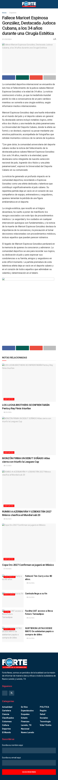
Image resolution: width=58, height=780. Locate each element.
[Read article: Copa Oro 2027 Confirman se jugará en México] (29, 542)
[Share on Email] (36, 77)
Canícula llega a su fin (36, 593)
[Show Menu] (3, 4)
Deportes (12, 13)
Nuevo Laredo (9, 594)
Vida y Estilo (45, 725)
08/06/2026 (7, 519)
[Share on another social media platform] (49, 77)
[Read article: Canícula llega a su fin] (13, 599)
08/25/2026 (7, 412)
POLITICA (44, 707)
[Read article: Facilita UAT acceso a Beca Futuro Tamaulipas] (13, 617)
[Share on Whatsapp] (22, 77)
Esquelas (25, 714)
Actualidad (7, 707)
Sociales (44, 718)
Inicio (4, 13)
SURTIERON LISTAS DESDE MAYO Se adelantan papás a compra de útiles (39, 631)
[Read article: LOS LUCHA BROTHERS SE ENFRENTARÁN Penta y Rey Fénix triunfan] (29, 383)
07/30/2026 (7, 569)
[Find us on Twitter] (11, 693)
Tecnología (45, 721)
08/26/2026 (30, 583)
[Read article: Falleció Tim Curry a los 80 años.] (13, 582)
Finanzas (25, 721)
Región (43, 710)
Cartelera (6, 710)
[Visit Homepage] (29, 4)
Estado (7, 611)
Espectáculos (9, 577)
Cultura (5, 725)
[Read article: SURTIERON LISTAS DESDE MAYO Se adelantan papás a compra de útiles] (13, 634)
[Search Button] (54, 4)
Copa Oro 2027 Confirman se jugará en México (28, 564)
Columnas (7, 721)
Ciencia (5, 714)
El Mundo (6, 732)
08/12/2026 (7, 465)
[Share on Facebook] (8, 77)
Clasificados (8, 718)
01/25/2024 (6, 39)
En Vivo (24, 707)
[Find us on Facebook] (4, 693)
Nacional (25, 729)
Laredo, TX (26, 725)
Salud (42, 714)
